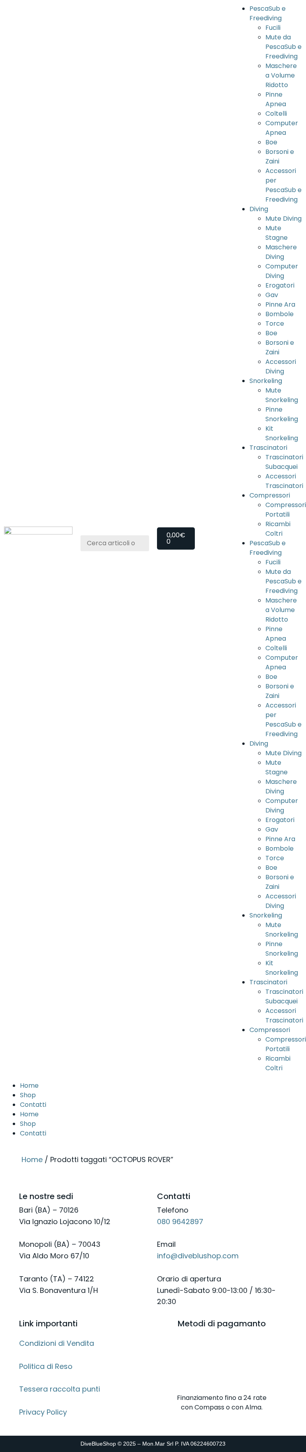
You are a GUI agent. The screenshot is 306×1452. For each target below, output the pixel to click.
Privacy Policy (43, 1412)
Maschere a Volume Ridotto (281, 75)
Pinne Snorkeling (281, 414)
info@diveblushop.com (198, 1256)
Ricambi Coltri (277, 528)
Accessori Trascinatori (284, 481)
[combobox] (114, 543)
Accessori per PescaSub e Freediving (283, 185)
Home (29, 1085)
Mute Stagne (276, 233)
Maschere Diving (281, 252)
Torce (274, 323)
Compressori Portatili (285, 509)
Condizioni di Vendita (56, 1343)
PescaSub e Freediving (267, 13)
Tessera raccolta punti (59, 1389)
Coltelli (276, 113)
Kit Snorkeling (281, 433)
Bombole (279, 314)
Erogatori (279, 285)
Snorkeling (265, 380)
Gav (271, 294)
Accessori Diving (280, 366)
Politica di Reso (46, 1366)
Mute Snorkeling (281, 395)
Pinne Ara (280, 304)
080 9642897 (180, 1222)
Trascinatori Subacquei (284, 462)
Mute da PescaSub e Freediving (283, 47)
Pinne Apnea (275, 99)
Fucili (272, 27)
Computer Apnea (281, 128)
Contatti (33, 1104)
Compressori (269, 495)
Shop (28, 1095)
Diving (258, 209)
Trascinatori (268, 447)
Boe (271, 142)
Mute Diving (283, 218)
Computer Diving (281, 271)
